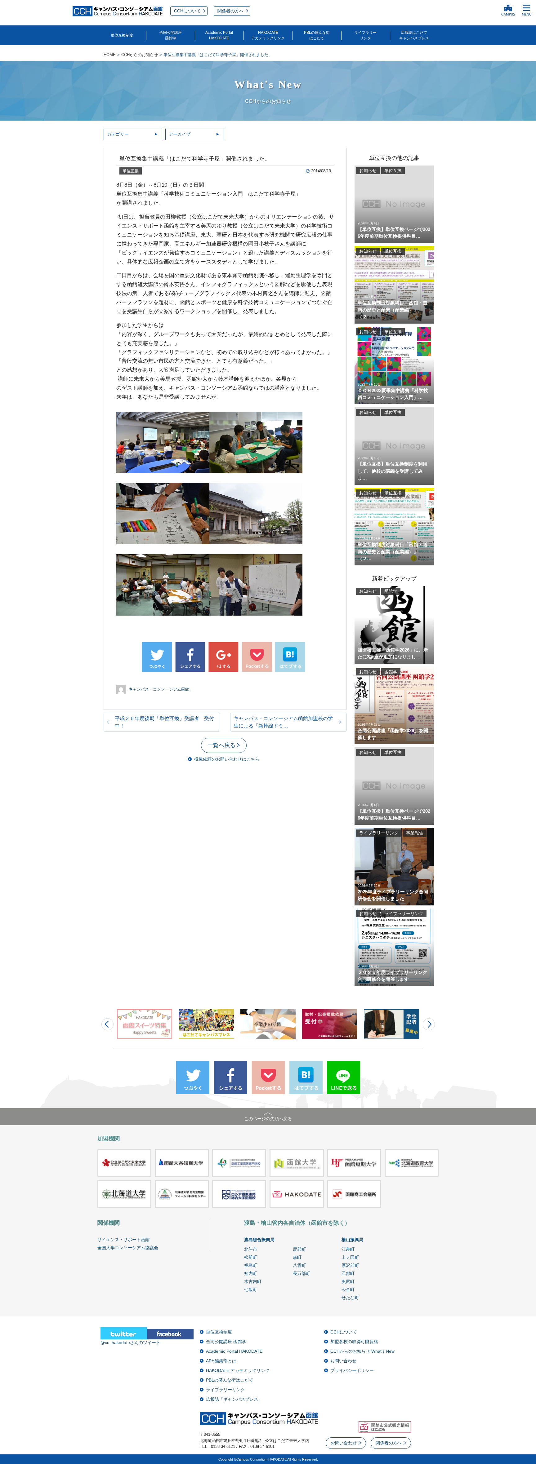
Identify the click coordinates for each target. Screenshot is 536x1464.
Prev (107, 1024)
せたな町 (350, 1297)
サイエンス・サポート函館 (123, 1239)
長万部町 (301, 1273)
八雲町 (299, 1265)
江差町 (348, 1249)
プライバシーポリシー (352, 1370)
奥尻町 (348, 1281)
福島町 (250, 1265)
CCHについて (343, 1331)
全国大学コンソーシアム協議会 (127, 1247)
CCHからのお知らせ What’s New (362, 1351)
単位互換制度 (122, 35)
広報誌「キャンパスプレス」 (234, 1399)
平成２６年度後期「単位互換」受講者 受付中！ (164, 722)
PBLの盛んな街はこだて (317, 35)
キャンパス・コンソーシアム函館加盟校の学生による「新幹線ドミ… (283, 722)
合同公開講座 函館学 (226, 1341)
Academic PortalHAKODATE (219, 35)
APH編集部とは (221, 1360)
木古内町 (252, 1281)
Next (429, 1024)
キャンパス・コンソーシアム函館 (159, 689)
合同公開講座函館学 (170, 35)
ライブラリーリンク (365, 35)
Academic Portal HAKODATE (234, 1351)
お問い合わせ (343, 1360)
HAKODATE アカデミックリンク (238, 1370)
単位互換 (131, 171)
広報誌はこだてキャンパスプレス (414, 35)
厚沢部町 (350, 1265)
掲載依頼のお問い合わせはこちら (226, 759)
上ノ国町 (350, 1257)
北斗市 (250, 1249)
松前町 (250, 1257)
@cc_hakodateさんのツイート (130, 1342)
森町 (297, 1257)
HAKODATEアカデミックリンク (268, 35)
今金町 (348, 1289)
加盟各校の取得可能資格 (354, 1341)
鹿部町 (299, 1249)
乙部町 (348, 1273)
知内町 (250, 1273)
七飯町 (250, 1289)
